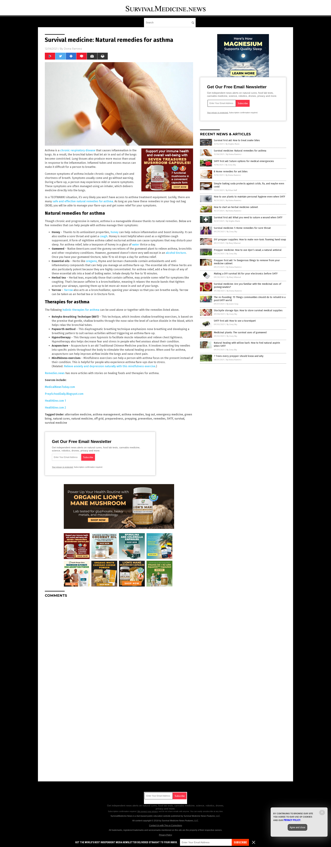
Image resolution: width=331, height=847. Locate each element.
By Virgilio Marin (232, 144)
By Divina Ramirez (234, 154)
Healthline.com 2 (55, 407)
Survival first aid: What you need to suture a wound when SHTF (248, 217)
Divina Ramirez (73, 48)
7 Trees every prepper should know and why (238, 356)
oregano (91, 261)
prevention (145, 418)
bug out (150, 414)
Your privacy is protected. (62, 467)
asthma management (106, 414)
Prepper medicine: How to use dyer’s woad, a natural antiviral (248, 250)
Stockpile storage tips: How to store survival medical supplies (248, 310)
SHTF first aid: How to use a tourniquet (235, 320)
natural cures (61, 418)
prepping (131, 418)
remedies (159, 418)
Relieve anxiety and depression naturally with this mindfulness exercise (109, 366)
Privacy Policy (165, 835)
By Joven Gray (232, 304)
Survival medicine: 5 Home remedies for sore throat (242, 228)
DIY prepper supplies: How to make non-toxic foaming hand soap (250, 239)
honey (114, 232)
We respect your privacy (147, 811)
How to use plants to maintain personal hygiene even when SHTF (249, 196)
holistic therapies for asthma (80, 309)
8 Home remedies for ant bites (231, 171)
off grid (99, 418)
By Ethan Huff (231, 190)
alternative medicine (78, 414)
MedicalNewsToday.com (60, 387)
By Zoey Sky (230, 165)
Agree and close (297, 827)
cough (103, 236)
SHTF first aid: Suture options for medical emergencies (244, 161)
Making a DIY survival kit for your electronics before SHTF (246, 273)
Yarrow (68, 290)
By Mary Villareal (233, 243)
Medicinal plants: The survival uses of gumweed (240, 332)
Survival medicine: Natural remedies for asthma (240, 150)
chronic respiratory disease (77, 150)
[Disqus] (119, 643)
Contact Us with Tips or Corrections (165, 825)
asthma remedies (133, 414)
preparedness (114, 418)
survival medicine (56, 422)
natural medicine (82, 418)
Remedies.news (55, 373)
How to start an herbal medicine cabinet (236, 207)
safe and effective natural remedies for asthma (83, 201)
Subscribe (240, 842)
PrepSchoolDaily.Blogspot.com (64, 393)
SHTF (170, 418)
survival (179, 418)
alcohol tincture (176, 252)
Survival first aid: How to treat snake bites (237, 140)
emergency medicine (169, 414)
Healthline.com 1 (55, 400)
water (135, 244)
